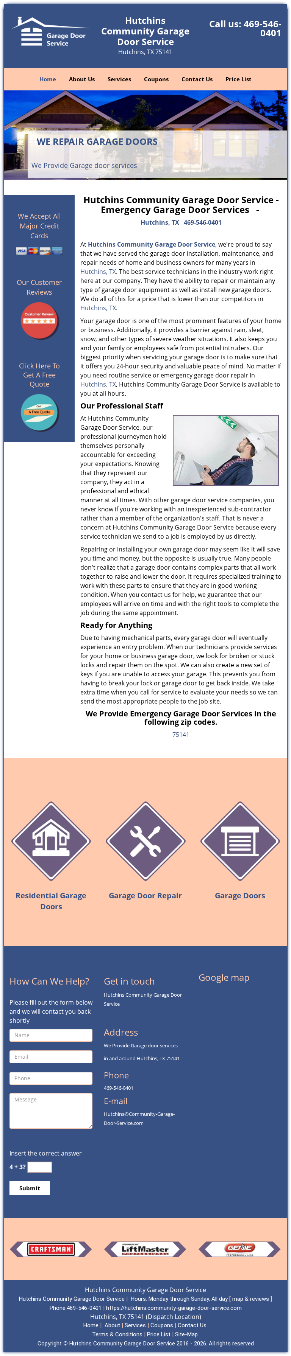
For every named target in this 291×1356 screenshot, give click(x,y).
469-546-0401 (263, 28)
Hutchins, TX (160, 222)
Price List (238, 79)
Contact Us (197, 79)
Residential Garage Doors (51, 901)
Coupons (156, 79)
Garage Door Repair (145, 895)
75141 (180, 734)
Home (47, 79)
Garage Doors (240, 895)
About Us (82, 79)
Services (119, 79)
